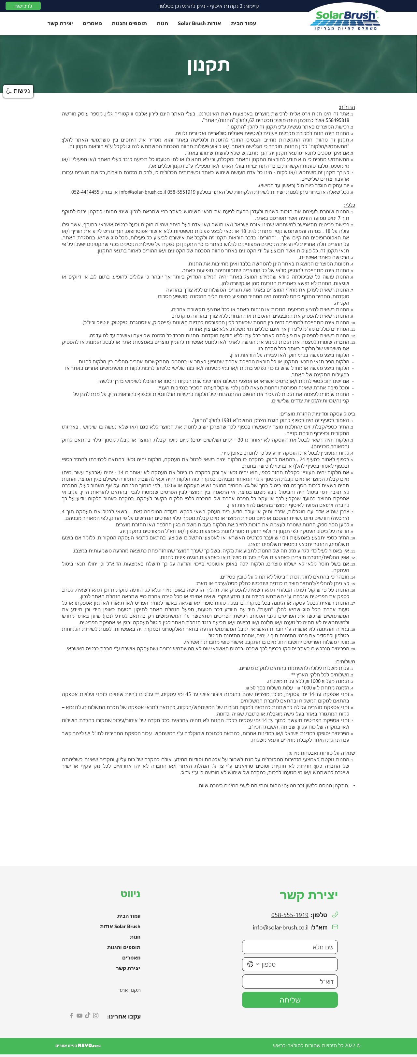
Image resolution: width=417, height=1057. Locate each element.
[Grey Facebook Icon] (71, 1015)
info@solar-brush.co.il (142, 192)
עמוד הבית (128, 916)
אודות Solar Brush (120, 926)
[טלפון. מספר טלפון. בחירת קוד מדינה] (253, 964)
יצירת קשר (128, 968)
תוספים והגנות (123, 947)
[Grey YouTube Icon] (79, 1015)
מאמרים (131, 957)
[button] (199, 23)
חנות (135, 936)
